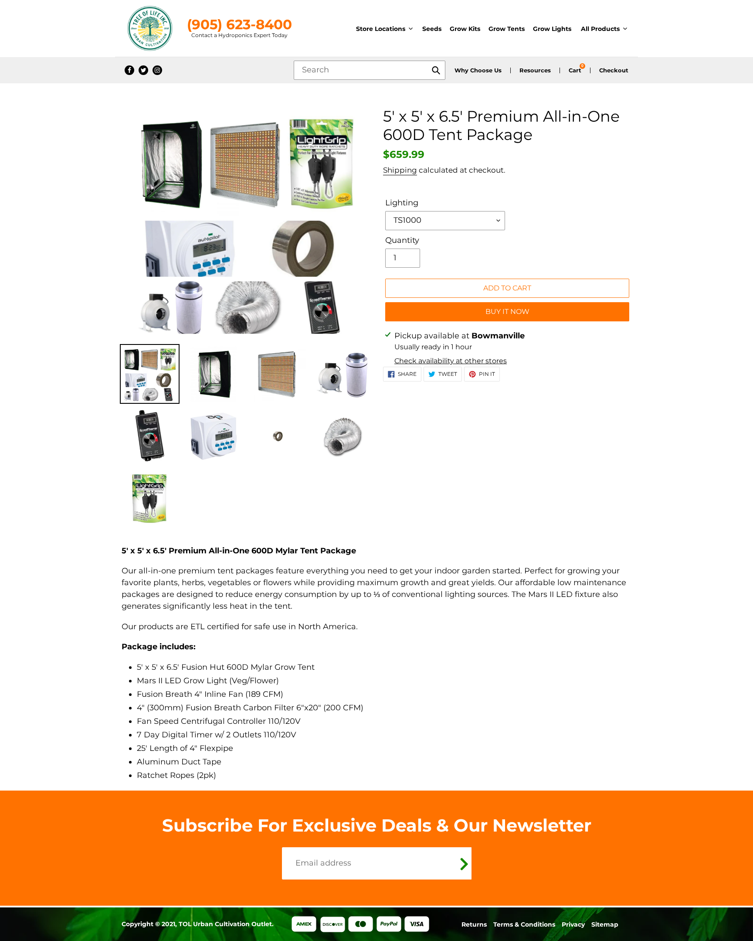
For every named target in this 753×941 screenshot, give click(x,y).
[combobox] (369, 70)
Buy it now (507, 311)
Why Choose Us (478, 70)
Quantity (402, 240)
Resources (535, 70)
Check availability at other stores (450, 361)
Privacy (573, 924)
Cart (575, 70)
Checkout (613, 70)
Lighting (401, 203)
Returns (474, 924)
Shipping (400, 170)
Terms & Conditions (524, 924)
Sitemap (604, 924)
